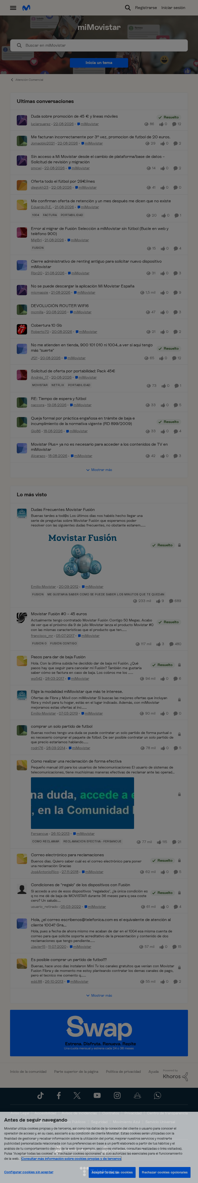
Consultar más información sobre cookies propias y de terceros (71, 1159)
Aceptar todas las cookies (112, 1172)
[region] (99, 1147)
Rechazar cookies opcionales (165, 1172)
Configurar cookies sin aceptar (28, 1172)
